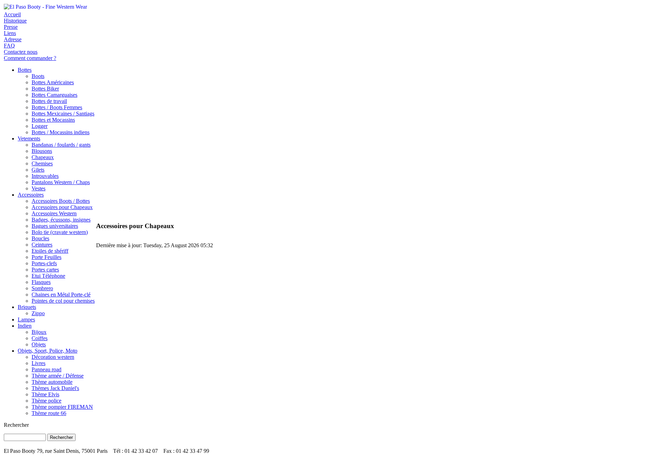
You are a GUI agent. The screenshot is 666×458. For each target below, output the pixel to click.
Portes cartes (45, 270)
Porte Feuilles (46, 257)
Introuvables (45, 176)
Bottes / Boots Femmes (57, 107)
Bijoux (39, 332)
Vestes (38, 188)
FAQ (9, 46)
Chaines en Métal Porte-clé (61, 294)
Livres (38, 363)
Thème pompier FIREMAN (62, 407)
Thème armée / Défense (58, 376)
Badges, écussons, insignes (61, 220)
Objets (39, 344)
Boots (38, 76)
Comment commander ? (30, 58)
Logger (40, 126)
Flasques (41, 282)
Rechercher (16, 425)
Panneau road (46, 369)
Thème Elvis (45, 394)
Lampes (26, 319)
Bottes (25, 70)
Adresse (13, 39)
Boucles (40, 238)
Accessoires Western (54, 213)
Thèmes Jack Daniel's (55, 388)
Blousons (42, 151)
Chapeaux (43, 157)
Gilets (38, 170)
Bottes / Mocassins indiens (60, 132)
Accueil (12, 14)
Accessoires (31, 195)
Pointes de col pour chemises (63, 301)
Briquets (27, 307)
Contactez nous (20, 52)
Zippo (38, 313)
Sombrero (42, 288)
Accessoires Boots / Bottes (61, 201)
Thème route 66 (49, 413)
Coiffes (40, 338)
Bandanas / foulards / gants (61, 145)
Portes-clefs (44, 263)
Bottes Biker (45, 89)
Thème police (46, 401)
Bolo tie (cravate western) (60, 232)
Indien (25, 326)
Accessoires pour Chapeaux (62, 207)
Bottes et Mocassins (53, 120)
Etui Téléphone (48, 276)
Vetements (29, 138)
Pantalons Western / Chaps (61, 182)
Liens (10, 33)
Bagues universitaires (55, 226)
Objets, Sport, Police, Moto (47, 351)
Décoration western (53, 357)
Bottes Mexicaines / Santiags (63, 113)
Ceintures (42, 245)
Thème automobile (52, 382)
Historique (15, 21)
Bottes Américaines (53, 82)
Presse (11, 27)
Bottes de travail (49, 101)
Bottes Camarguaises (54, 95)
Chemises (42, 163)
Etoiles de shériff (50, 251)
